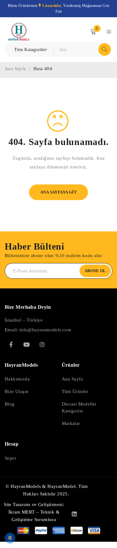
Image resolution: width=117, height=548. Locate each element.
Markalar (71, 423)
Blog (10, 403)
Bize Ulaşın (16, 391)
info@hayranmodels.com (45, 329)
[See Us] (42, 344)
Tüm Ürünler (75, 391)
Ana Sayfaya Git (58, 192)
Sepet (10, 458)
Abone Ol (95, 270)
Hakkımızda (17, 378)
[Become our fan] (11, 344)
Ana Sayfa (15, 68)
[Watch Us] (26, 344)
